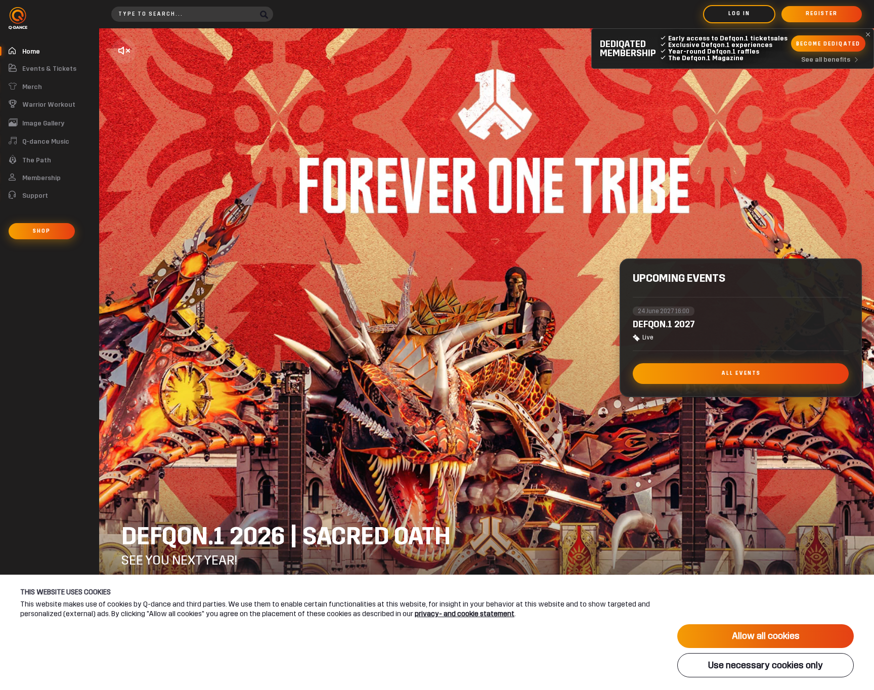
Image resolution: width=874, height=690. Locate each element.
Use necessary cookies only (765, 665)
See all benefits (825, 60)
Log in (739, 14)
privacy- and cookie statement (464, 614)
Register (822, 14)
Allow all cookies (766, 635)
